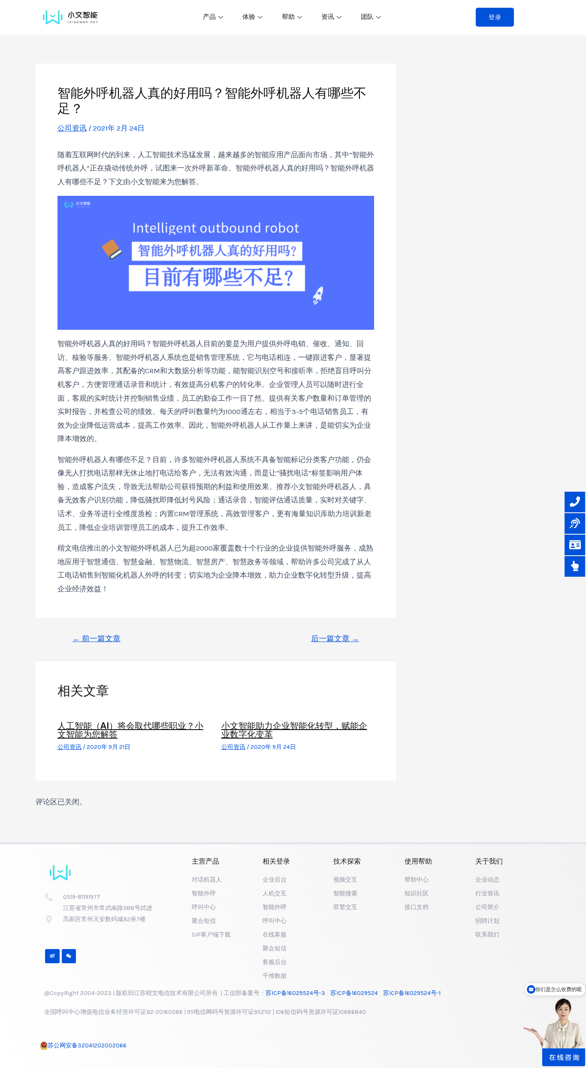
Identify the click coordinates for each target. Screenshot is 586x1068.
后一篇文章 (335, 638)
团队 (367, 17)
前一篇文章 (96, 638)
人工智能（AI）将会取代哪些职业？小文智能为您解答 (130, 730)
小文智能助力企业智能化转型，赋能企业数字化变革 (294, 730)
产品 (209, 17)
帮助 (288, 17)
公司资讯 (72, 128)
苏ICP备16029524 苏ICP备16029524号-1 (386, 993)
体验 (248, 17)
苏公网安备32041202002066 (87, 1045)
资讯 (327, 17)
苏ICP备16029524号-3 (298, 993)
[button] (495, 17)
